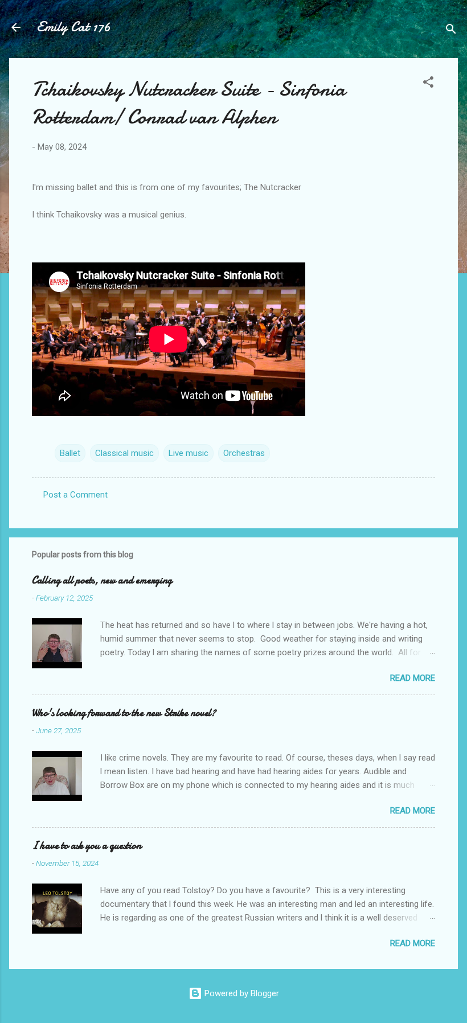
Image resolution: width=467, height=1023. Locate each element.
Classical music (124, 453)
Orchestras (244, 453)
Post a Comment (75, 495)
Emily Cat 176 (73, 27)
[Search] (451, 31)
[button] (428, 84)
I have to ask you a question (86, 846)
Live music (188, 453)
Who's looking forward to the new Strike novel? (124, 713)
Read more (412, 678)
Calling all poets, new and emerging (102, 580)
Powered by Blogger (240, 993)
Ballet (70, 453)
